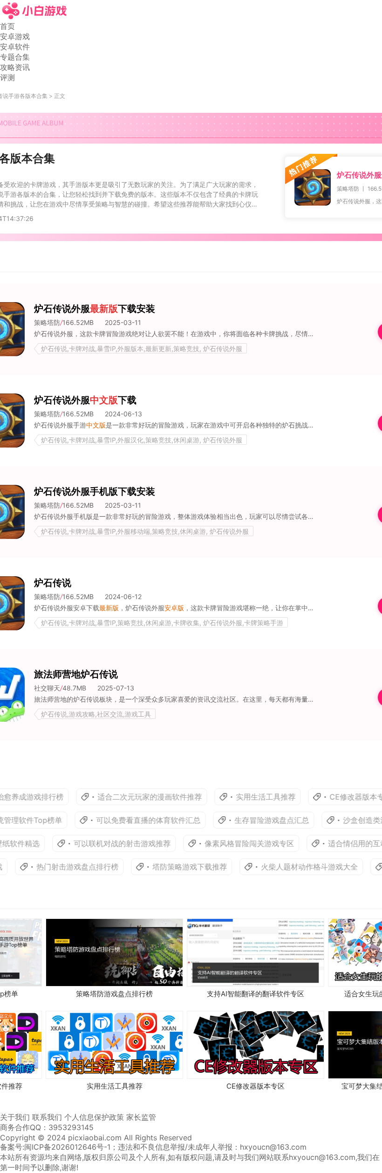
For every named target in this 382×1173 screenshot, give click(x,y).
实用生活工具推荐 (251, 796)
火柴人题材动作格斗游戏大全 (296, 866)
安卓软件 (15, 46)
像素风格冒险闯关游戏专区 (236, 843)
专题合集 (15, 57)
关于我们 (15, 1117)
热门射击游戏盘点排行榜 (65, 866)
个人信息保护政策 (94, 1117)
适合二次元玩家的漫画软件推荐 (135, 796)
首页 (7, 26)
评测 (7, 77)
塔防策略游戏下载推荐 (177, 866)
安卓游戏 (15, 36)
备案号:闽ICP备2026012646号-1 (55, 1147)
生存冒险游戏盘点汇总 (257, 820)
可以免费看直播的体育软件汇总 (134, 820)
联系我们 (47, 1117)
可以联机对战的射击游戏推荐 (109, 843)
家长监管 (141, 1117)
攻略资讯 (15, 67)
